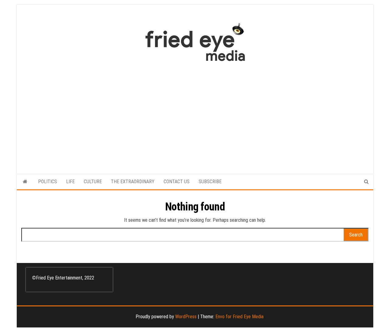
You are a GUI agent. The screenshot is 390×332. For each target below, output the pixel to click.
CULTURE (93, 181)
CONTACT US (177, 181)
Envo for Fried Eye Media (239, 316)
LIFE (70, 181)
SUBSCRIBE (210, 181)
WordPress (186, 316)
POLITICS (47, 181)
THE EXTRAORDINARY (132, 181)
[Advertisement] (195, 114)
